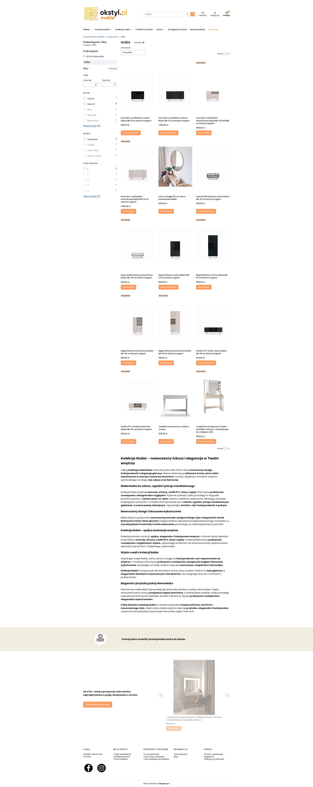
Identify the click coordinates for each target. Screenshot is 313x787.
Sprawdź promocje (97, 704)
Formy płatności (151, 754)
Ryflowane (92, 139)
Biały (89, 109)
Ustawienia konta (121, 756)
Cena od (87, 80)
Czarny (90, 98)
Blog (176, 756)
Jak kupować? (181, 754)
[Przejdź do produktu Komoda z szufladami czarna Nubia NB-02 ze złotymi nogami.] (175, 88)
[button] (192, 14)
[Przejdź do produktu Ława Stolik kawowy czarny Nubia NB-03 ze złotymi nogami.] (213, 166)
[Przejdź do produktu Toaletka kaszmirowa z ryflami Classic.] (175, 396)
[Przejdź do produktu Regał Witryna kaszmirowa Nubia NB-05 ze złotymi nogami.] (175, 321)
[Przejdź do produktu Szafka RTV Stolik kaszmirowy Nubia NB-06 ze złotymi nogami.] (138, 396)
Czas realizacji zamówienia (156, 759)
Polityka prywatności (214, 759)
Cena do (106, 80)
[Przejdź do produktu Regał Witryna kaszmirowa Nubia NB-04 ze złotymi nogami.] (138, 321)
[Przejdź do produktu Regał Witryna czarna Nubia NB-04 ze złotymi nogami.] (175, 245)
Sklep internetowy (155, 783)
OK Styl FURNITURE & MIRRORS (94, 37)
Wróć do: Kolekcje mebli (95, 56)
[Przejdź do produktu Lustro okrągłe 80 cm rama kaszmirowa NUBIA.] (175, 166)
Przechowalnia (120, 759)
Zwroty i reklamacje (213, 754)
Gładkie (91, 145)
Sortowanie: (126, 48)
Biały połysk (93, 120)
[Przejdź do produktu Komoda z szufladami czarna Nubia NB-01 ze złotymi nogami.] (138, 88)
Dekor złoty (92, 150)
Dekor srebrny (94, 156)
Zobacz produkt (131, 132)
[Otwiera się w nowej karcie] (88, 768)
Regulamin (209, 756)
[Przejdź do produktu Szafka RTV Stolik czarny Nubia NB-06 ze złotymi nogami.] (213, 321)
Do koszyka (203, 132)
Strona (220, 53)
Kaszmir (91, 104)
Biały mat (91, 115)
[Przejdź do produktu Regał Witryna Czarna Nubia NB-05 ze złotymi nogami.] (213, 245)
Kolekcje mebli (112, 37)
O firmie (87, 756)
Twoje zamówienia (122, 754)
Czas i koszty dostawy (154, 756)
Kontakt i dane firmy (93, 754)
